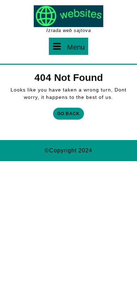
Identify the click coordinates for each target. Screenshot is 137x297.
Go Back (70, 115)
